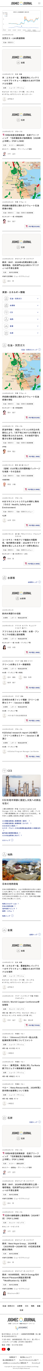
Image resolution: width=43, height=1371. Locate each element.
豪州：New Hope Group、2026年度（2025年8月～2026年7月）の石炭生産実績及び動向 (21, 1246)
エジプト (25, 626)
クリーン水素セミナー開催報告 (16, 664)
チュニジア (32, 626)
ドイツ (30, 661)
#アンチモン (16, 1013)
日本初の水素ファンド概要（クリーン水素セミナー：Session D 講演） (20, 701)
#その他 (12, 1048)
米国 (20, 74)
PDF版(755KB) (33, 1025)
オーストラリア (28, 259)
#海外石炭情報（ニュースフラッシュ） (16, 276)
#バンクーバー (27, 94)
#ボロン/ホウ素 (22, 1015)
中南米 (36, 996)
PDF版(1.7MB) (33, 757)
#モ (30, 1015)
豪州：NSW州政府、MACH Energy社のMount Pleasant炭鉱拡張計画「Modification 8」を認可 (20, 1277)
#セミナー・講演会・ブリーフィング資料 (17, 149)
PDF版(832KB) (33, 226)
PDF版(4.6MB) (33, 688)
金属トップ (33, 934)
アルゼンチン (19, 998)
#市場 (4, 447)
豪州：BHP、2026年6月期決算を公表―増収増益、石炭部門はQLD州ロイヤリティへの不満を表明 (20, 265)
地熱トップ (6, 916)
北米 (16, 74)
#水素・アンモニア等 (23, 642)
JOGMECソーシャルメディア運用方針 (15, 1363)
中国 (31, 996)
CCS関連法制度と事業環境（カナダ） (15, 823)
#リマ (18, 1048)
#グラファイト (15, 94)
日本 (21, 661)
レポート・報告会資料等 (19, 618)
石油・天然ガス (8, 42)
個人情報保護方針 (9, 1360)
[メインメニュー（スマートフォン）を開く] (39, 3)
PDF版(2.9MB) (33, 652)
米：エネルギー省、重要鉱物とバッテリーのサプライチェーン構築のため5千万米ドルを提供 (21, 80)
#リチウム (6, 94)
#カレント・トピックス (10, 1226)
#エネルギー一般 (8, 216)
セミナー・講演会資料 (16, 145)
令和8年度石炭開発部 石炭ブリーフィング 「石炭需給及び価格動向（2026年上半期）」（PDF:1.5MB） (21, 137)
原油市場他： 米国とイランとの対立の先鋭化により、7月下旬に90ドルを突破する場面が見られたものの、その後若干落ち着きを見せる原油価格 (21, 434)
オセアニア (19, 259)
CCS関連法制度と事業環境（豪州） (15, 821)
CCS (26, 1306)
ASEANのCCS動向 (8, 826)
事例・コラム (7, 911)
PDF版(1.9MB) (33, 457)
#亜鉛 (11, 1098)
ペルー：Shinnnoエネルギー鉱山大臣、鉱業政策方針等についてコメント (20, 1039)
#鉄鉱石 (12, 1076)
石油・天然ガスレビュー (25, 512)
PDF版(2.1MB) (33, 721)
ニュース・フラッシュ (16, 88)
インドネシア (24, 996)
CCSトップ (6, 840)
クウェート (22, 202)
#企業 (4, 515)
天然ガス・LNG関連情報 (13, 38)
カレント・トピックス (16, 1009)
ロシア (26, 465)
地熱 (32, 1306)
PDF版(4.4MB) (33, 525)
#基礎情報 (6, 480)
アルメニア (37, 534)
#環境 (20, 672)
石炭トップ (33, 1122)
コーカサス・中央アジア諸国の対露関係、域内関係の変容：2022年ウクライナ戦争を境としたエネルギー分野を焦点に (21, 542)
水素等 (5, 618)
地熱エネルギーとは (9, 904)
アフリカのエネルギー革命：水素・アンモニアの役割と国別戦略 (20, 633)
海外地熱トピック (8, 908)
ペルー (23, 1034)
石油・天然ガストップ (29, 349)
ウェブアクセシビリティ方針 (29, 1360)
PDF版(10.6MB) (32, 564)
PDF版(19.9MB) (32, 489)
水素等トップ (32, 582)
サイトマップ (36, 1363)
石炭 (4, 145)
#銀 (10, 1013)
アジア (17, 661)
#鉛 (7, 1098)
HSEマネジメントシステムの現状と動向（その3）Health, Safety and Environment (20, 504)
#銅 (3, 1013)
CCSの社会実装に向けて (11, 835)
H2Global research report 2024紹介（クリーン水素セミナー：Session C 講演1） (20, 735)
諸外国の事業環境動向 (10, 833)
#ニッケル (30, 92)
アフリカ (18, 626)
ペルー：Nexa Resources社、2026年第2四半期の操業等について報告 (21, 1089)
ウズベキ (18, 536)
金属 (4, 88)
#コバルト (6, 92)
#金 (7, 1013)
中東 (16, 202)
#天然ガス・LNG (21, 554)
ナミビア (18, 628)
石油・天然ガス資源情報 (25, 213)
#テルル (5, 1015)
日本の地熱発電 (7, 906)
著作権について (26, 1357)
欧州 (16, 465)
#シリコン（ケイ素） (18, 92)
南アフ (24, 628)
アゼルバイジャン (26, 534)
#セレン (33, 1013)
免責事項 (13, 1357)
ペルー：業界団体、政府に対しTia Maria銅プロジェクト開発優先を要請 (21, 1067)
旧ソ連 (21, 465)
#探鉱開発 (19, 216)
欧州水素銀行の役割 (11, 613)
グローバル (19, 131)
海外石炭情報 (13, 272)
